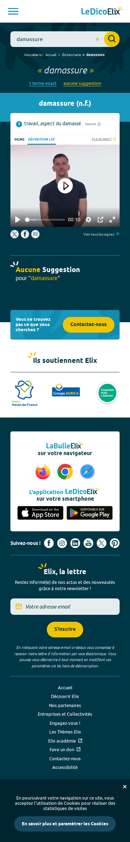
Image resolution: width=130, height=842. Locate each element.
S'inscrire (65, 629)
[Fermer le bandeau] (125, 786)
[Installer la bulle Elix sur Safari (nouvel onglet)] (87, 472)
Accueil (51, 55)
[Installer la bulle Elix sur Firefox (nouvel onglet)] (44, 472)
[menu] (13, 11)
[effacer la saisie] (97, 39)
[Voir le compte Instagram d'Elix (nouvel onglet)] (62, 543)
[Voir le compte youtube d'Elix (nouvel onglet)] (88, 543)
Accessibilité (65, 767)
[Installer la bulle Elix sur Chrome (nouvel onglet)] (66, 472)
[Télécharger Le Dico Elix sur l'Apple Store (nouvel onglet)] (40, 513)
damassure (95, 55)
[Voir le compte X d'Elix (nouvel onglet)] (101, 543)
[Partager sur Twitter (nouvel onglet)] (15, 236)
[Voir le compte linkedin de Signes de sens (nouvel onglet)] (75, 543)
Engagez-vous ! (65, 723)
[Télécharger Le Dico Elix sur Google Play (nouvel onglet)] (90, 513)
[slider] (45, 219)
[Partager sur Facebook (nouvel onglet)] (25, 236)
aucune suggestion (82, 83)
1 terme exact (43, 83)
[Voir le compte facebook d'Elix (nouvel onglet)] (49, 543)
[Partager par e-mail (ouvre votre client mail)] (35, 236)
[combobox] (65, 39)
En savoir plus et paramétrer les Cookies (65, 824)
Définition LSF (41, 139)
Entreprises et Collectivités (65, 714)
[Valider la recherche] (112, 39)
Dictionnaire (71, 55)
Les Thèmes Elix (65, 731)
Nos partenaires (65, 705)
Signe (19, 139)
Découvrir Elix (65, 696)
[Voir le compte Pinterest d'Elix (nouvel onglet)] (115, 543)
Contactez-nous (88, 324)
